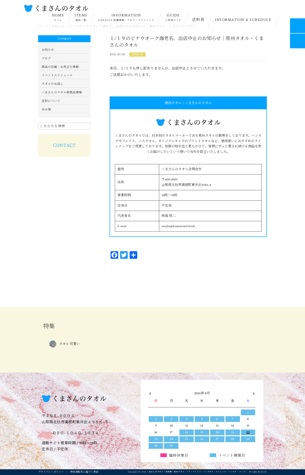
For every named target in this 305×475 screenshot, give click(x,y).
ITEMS (81, 17)
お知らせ (137, 54)
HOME (58, 17)
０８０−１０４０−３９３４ (75, 433)
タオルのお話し (52, 84)
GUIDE (173, 17)
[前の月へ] (150, 392)
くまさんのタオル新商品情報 (62, 92)
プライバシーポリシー (51, 472)
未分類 (46, 109)
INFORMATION (126, 17)
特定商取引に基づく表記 (84, 472)
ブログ (46, 58)
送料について (51, 101)
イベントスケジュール (57, 75)
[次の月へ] (254, 392)
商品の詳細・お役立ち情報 (60, 67)
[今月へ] (171, 388)
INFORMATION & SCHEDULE (243, 19)
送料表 (198, 19)
